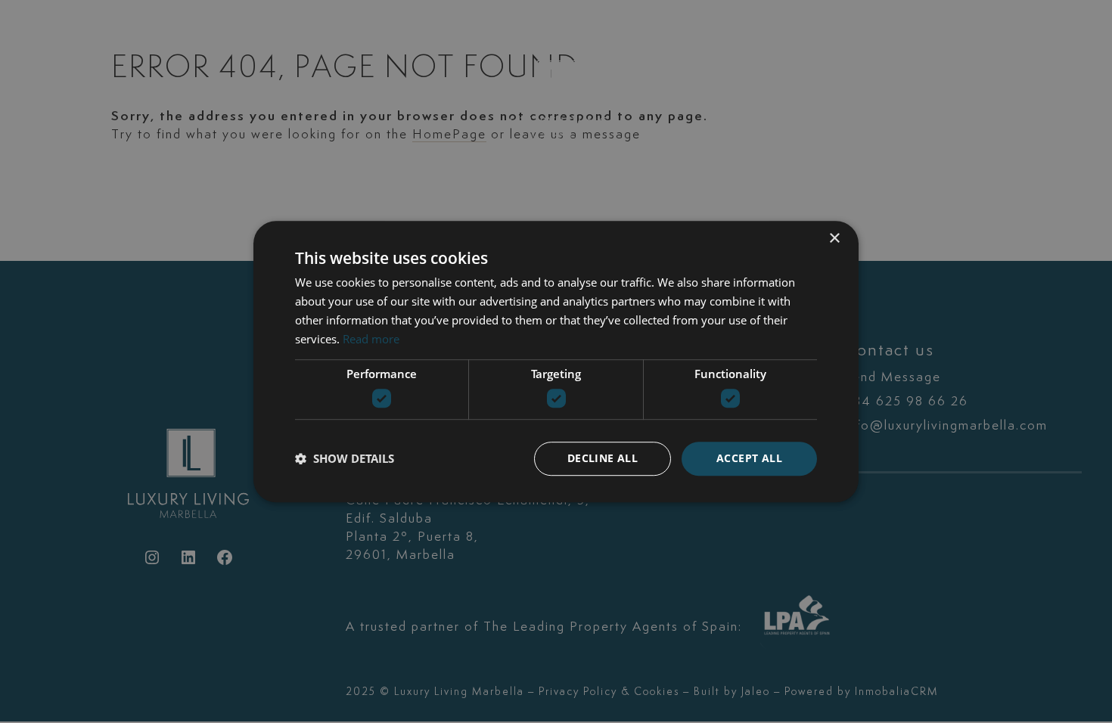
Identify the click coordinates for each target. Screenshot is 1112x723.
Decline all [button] (602, 458)
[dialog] (556, 361)
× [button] (834, 238)
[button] (344, 458)
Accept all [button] (749, 458)
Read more (371, 338)
